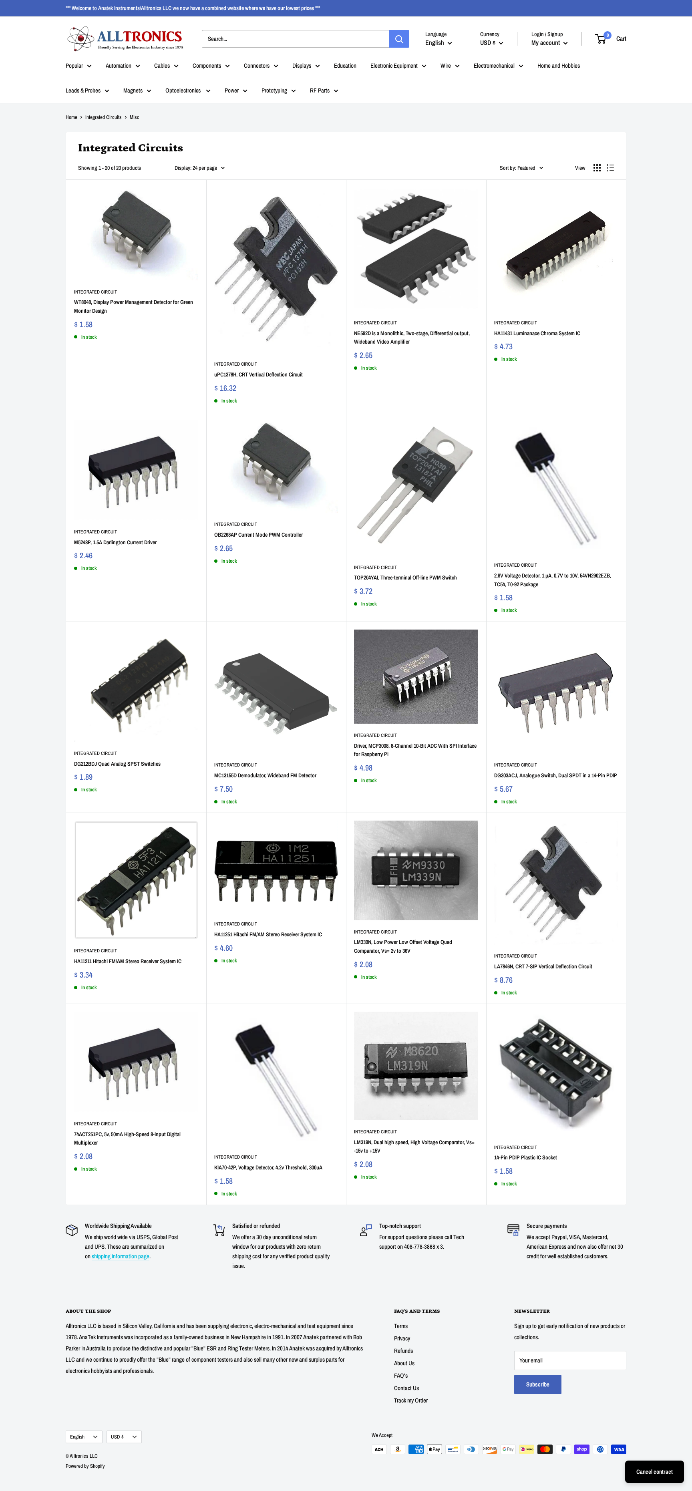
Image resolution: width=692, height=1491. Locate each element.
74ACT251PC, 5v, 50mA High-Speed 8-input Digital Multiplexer (127, 1139)
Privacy (402, 1338)
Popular (74, 65)
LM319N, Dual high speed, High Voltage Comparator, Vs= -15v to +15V (414, 1147)
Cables (162, 65)
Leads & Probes (83, 90)
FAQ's (401, 1375)
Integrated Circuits (103, 117)
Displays (301, 65)
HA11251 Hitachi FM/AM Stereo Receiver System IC (268, 934)
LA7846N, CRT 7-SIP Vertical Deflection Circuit (543, 966)
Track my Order (411, 1400)
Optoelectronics (183, 90)
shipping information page (120, 1256)
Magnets (133, 90)
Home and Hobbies (558, 65)
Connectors (257, 65)
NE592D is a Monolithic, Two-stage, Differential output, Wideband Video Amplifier (412, 338)
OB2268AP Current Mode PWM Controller (258, 534)
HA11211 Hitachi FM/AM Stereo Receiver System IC (127, 961)
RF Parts (320, 90)
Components (207, 65)
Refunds (403, 1350)
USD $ (117, 1436)
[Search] (399, 39)
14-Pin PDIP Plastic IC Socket (525, 1157)
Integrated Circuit (95, 292)
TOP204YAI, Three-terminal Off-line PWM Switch (405, 577)
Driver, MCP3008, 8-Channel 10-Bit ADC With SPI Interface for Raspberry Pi (415, 750)
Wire (446, 65)
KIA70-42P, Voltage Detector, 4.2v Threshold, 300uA (268, 1167)
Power (232, 90)
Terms (401, 1326)
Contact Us (406, 1388)
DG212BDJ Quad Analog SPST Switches (117, 763)
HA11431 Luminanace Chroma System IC (537, 333)
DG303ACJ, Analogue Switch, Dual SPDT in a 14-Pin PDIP (555, 775)
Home (71, 117)
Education (345, 65)
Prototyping (274, 90)
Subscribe (537, 1384)
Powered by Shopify (85, 1466)
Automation (118, 65)
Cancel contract (654, 1471)
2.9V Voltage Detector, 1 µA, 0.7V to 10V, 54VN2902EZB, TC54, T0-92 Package (552, 580)
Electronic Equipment (394, 65)
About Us (404, 1363)
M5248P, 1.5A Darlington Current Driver (115, 542)
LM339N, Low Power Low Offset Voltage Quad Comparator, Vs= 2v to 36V (403, 946)
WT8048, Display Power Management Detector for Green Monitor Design (133, 306)
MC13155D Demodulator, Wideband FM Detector (265, 775)
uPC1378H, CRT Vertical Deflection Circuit (258, 374)
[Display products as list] (610, 167)
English (77, 1436)
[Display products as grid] (597, 167)
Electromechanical (494, 65)
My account (546, 42)
